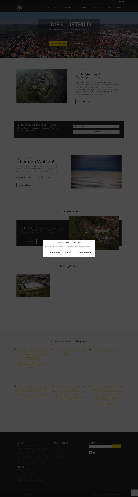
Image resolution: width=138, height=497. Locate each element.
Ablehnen (68, 252)
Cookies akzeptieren (53, 252)
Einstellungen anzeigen (84, 252)
